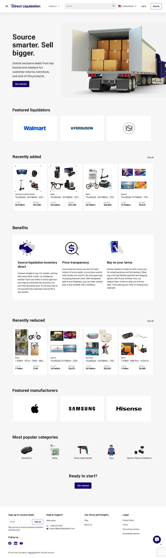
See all (150, 157)
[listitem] (102, 521)
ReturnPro (32, 553)
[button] (6, 6)
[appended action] (113, 5)
